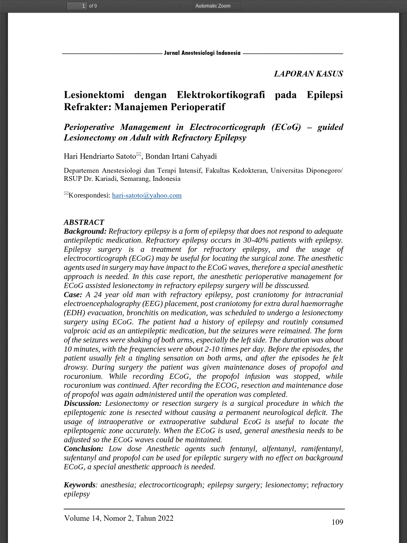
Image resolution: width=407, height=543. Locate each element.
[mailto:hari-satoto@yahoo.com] (147, 195)
